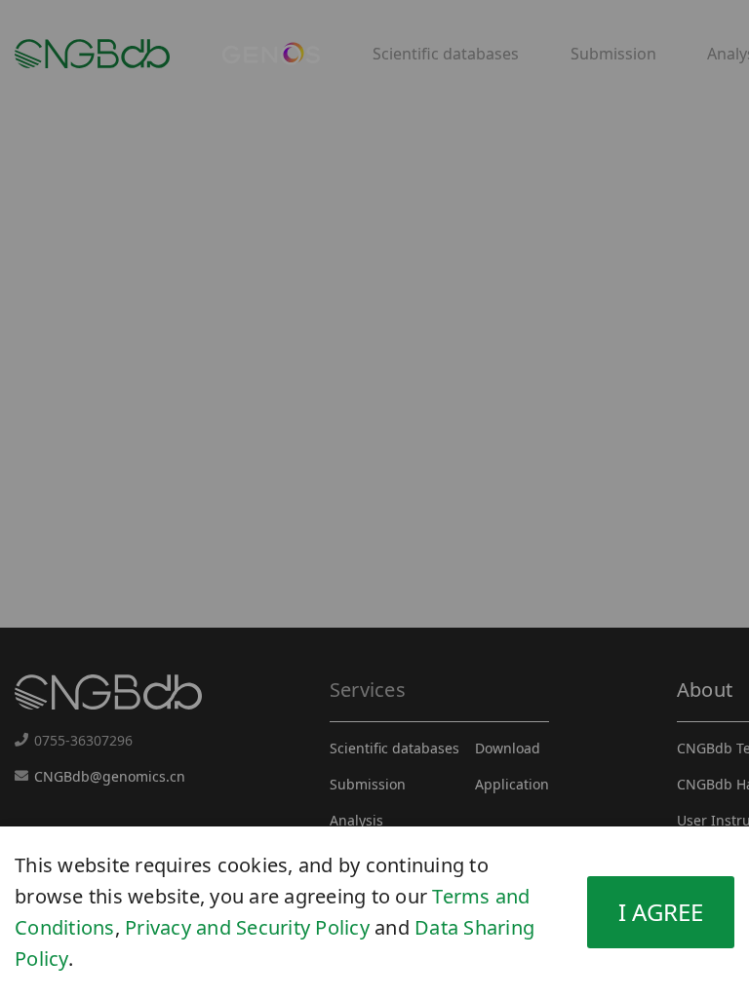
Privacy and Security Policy (247, 927)
